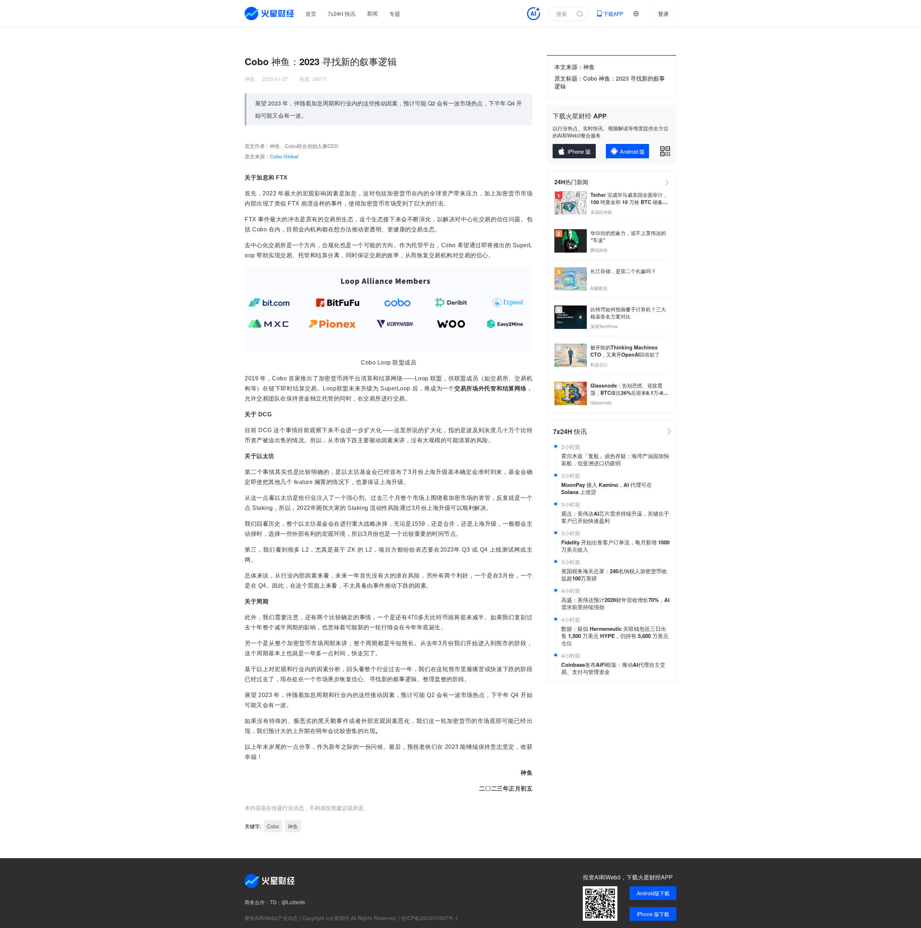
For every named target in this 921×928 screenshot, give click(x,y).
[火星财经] (270, 13)
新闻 (372, 13)
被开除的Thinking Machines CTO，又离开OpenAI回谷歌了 (625, 351)
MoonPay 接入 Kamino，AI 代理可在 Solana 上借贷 (606, 488)
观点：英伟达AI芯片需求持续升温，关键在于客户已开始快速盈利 (615, 517)
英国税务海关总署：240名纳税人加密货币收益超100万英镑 (614, 574)
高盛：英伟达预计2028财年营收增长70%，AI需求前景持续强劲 (615, 603)
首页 (310, 13)
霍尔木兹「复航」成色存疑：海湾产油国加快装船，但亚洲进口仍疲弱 (615, 459)
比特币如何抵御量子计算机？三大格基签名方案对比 (628, 312)
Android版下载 (653, 893)
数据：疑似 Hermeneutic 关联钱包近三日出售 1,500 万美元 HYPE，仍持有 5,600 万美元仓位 (614, 636)
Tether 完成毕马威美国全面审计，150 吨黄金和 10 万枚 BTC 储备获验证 (629, 198)
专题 (394, 13)
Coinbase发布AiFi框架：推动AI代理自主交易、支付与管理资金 (613, 668)
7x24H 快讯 (341, 13)
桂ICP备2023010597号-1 (429, 918)
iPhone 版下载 (653, 914)
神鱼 (250, 78)
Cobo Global (284, 156)
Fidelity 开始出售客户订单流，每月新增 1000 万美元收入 (615, 546)
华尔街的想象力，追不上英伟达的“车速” (628, 236)
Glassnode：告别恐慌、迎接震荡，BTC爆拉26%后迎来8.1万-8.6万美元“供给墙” (628, 389)
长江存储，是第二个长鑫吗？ (623, 271)
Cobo (273, 826)
